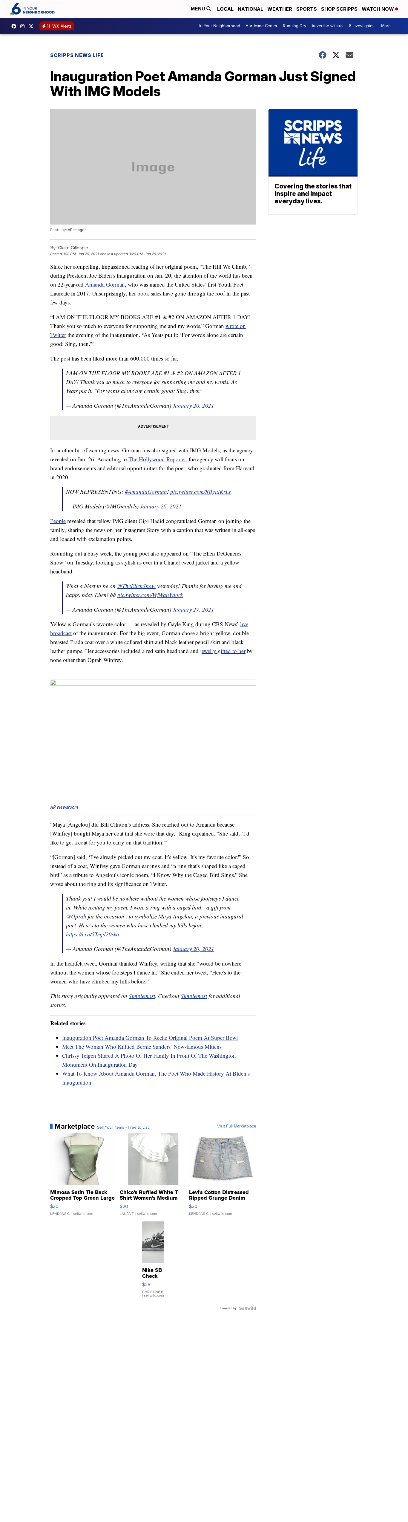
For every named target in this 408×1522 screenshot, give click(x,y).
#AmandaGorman (146, 491)
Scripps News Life (77, 55)
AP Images (77, 230)
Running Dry (294, 26)
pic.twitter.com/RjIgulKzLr (200, 491)
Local (225, 9)
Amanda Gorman (105, 284)
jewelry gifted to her (223, 651)
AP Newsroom (64, 807)
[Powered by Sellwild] (247, 1308)
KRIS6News (15, 26)
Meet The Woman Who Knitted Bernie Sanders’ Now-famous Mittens (142, 1046)
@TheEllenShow (136, 586)
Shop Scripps (339, 9)
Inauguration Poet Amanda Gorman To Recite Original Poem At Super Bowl (150, 1037)
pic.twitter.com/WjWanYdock (150, 594)
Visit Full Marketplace (236, 1126)
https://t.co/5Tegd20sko (92, 934)
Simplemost (142, 996)
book (143, 293)
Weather (279, 9)
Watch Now (378, 9)
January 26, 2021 (161, 506)
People (58, 521)
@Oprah (76, 916)
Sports (306, 9)
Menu (198, 8)
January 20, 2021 (193, 405)
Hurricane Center (261, 26)
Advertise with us (327, 26)
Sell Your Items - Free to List (123, 1127)
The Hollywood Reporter (157, 459)
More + (387, 26)
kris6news (23, 26)
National (250, 9)
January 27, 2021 (193, 609)
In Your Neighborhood (219, 26)
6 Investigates (362, 26)
